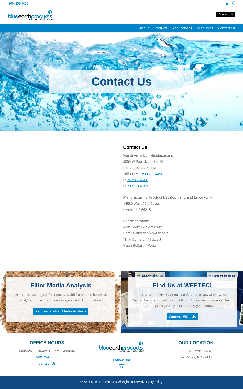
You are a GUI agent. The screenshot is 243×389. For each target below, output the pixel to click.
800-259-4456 (47, 357)
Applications (182, 28)
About (144, 28)
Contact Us (226, 14)
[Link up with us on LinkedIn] (228, 3)
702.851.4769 (137, 186)
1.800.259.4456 (151, 173)
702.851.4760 (137, 180)
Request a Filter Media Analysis (60, 311)
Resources (205, 28)
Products (160, 28)
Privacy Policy (153, 382)
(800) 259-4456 (18, 3)
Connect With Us (182, 316)
